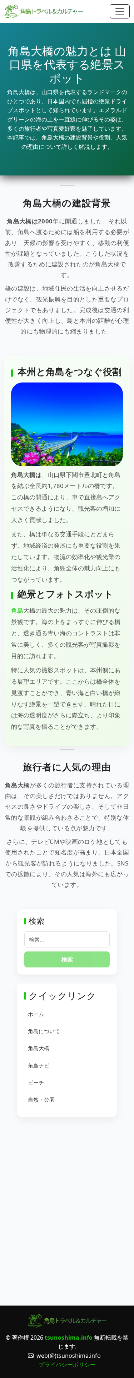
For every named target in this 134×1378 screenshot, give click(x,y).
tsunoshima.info (69, 1337)
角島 (17, 610)
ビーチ (36, 1082)
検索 (67, 959)
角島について (44, 1031)
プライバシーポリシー (67, 1364)
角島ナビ (38, 1065)
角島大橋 (38, 1048)
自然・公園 (41, 1099)
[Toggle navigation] (120, 11)
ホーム (36, 1014)
